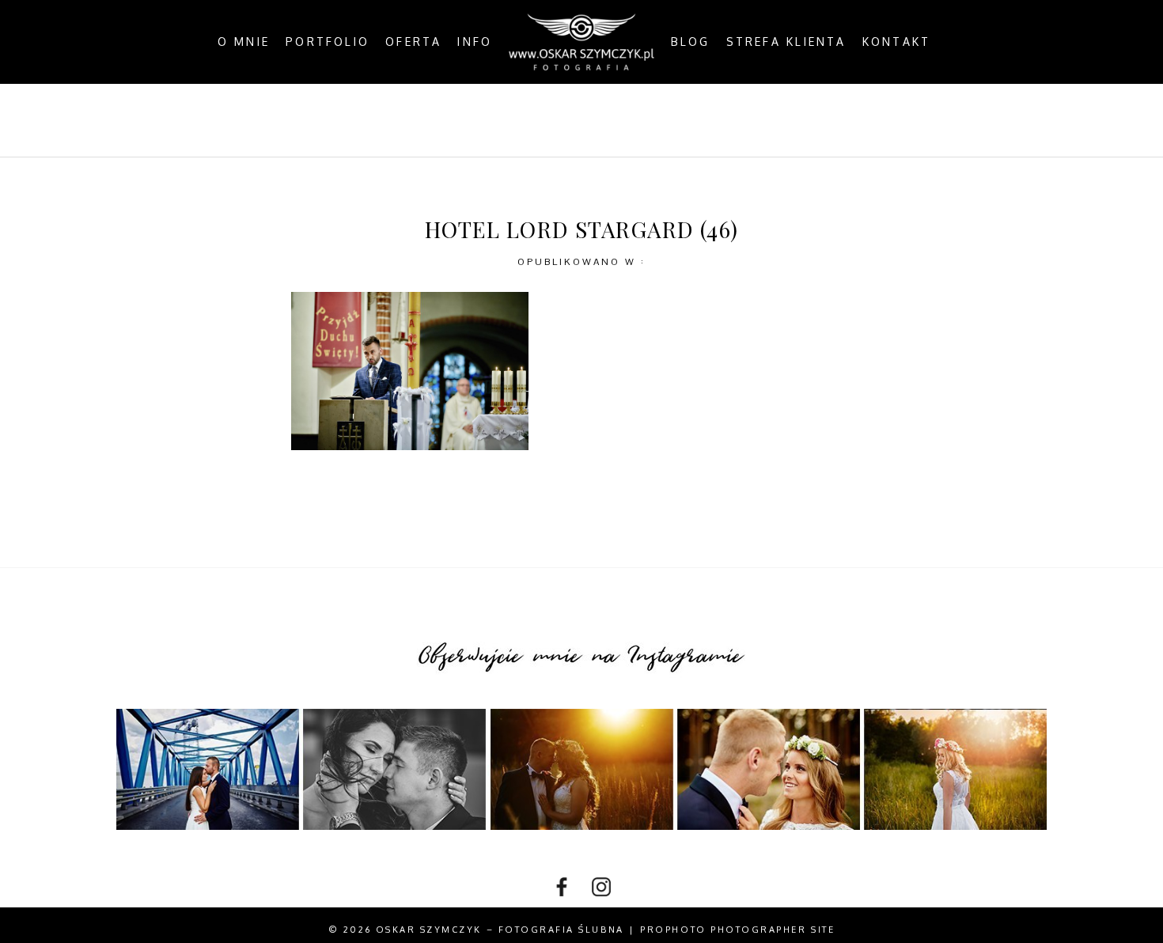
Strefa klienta (786, 42)
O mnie (244, 42)
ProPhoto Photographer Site (737, 929)
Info (474, 42)
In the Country (744, 120)
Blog (690, 42)
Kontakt (896, 42)
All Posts (396, 120)
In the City (622, 120)
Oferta (413, 42)
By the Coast (507, 120)
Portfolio (327, 42)
